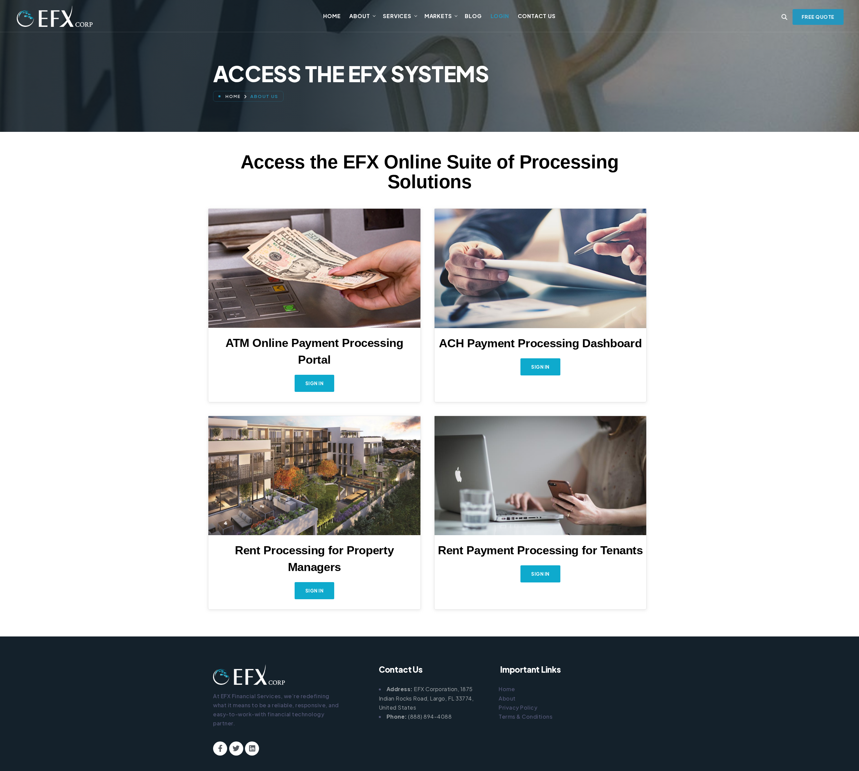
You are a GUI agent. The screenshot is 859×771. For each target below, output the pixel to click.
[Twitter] (236, 748)
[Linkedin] (252, 748)
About (359, 15)
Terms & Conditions (525, 716)
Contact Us (537, 15)
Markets (438, 15)
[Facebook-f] (220, 748)
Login (500, 15)
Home (332, 15)
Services (397, 15)
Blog (473, 15)
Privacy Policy (518, 707)
